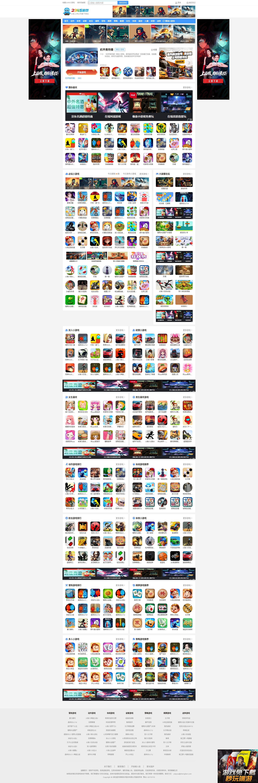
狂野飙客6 (92, 738)
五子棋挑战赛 (129, 726)
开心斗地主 (130, 754)
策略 (116, 21)
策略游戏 (148, 713)
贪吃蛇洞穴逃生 (129, 742)
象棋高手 (129, 722)
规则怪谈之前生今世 (148, 746)
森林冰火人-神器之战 (72, 754)
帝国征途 (186, 730)
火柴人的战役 (186, 734)
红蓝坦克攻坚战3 (186, 750)
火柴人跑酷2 (72, 750)
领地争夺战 (186, 718)
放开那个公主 (72, 726)
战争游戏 (186, 713)
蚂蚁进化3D (91, 730)
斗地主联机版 (167, 722)
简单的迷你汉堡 (110, 718)
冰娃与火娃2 (72, 738)
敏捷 (122, 21)
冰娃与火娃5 (72, 746)
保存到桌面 (81, 3)
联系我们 (121, 766)
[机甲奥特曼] (81, 57)
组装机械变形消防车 (129, 746)
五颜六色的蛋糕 (110, 746)
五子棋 (167, 718)
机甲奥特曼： (71, 78)
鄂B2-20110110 (149, 777)
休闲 (134, 21)
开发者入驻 (136, 766)
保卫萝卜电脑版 (186, 738)
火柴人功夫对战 (91, 742)
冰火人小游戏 (111, 738)
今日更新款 (114, 174)
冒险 (103, 21)
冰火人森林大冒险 (148, 742)
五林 (167, 746)
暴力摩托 (72, 718)
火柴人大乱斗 (92, 750)
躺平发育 (148, 722)
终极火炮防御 (186, 746)
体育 (78, 21)
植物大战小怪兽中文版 (186, 722)
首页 (66, 21)
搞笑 (97, 21)
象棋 (167, 738)
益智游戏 (129, 713)
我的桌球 (167, 726)
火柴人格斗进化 (91, 734)
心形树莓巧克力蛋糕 (110, 734)
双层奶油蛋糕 (111, 730)
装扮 (140, 21)
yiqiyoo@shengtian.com (182, 774)
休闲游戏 (110, 713)
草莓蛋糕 (111, 754)
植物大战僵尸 (72, 730)
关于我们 (108, 766)
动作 (72, 21)
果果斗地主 (130, 734)
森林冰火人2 (148, 754)
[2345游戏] (75, 11)
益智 (85, 21)
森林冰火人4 (72, 722)
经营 (153, 21)
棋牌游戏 (167, 713)
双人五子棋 (148, 734)
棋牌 (109, 21)
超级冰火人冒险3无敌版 (72, 734)
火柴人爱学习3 (110, 726)
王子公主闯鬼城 (72, 742)
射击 (91, 21)
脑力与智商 (148, 738)
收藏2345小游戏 (68, 3)
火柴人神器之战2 (92, 718)
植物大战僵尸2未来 (148, 726)
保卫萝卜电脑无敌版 (186, 754)
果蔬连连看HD (129, 750)
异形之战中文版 (186, 742)
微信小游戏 (170, 21)
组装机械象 (130, 718)
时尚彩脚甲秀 (111, 722)
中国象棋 (167, 754)
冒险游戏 (72, 713)
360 (79, 78)
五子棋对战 (167, 730)
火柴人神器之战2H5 (92, 726)
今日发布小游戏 (129, 174)
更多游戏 (187, 87)
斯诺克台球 (167, 750)
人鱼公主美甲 (111, 750)
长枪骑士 (148, 718)
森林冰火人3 (148, 730)
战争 (159, 21)
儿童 (146, 21)
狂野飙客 (92, 722)
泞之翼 (148, 750)
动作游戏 (92, 713)
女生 (128, 21)
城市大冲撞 (92, 754)
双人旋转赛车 (92, 746)
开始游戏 (81, 72)
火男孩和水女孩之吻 (129, 738)
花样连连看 (130, 730)
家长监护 (150, 766)
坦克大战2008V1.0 (186, 726)
